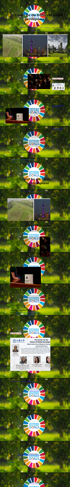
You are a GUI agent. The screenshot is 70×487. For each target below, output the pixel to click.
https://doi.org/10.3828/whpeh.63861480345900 (20, 381)
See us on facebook (9, 462)
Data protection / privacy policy (35, 455)
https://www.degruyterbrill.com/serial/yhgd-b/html (40, 390)
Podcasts (59, 27)
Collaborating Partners (35, 30)
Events (53, 27)
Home (10, 27)
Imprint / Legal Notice (22, 455)
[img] (35, 45)
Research (36, 27)
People (41, 27)
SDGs (15, 27)
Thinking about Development (25, 27)
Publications (47, 27)
